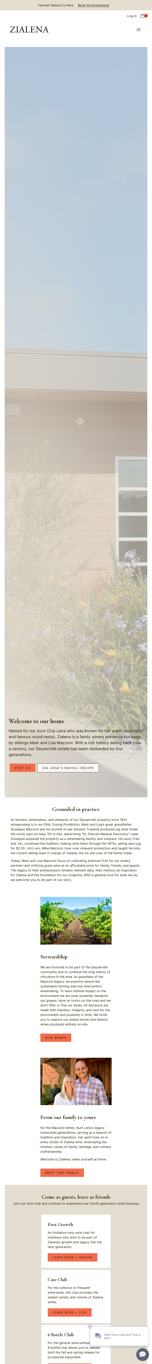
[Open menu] (138, 29)
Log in (132, 16)
